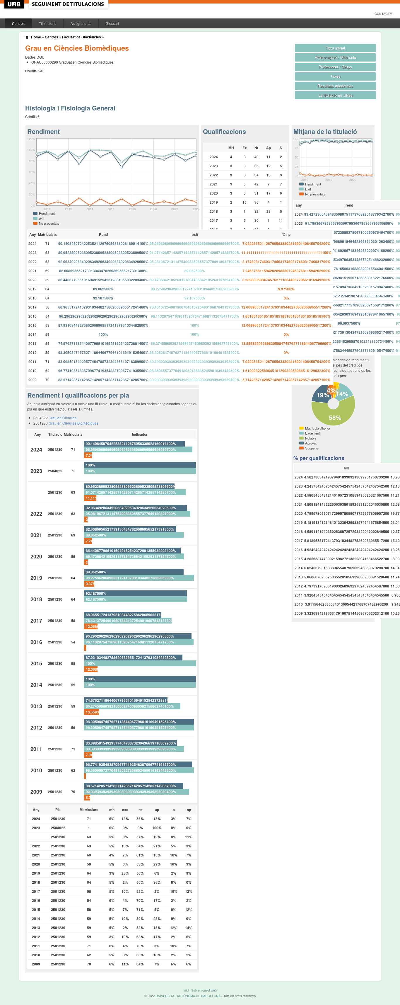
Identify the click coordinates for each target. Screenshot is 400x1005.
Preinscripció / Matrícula (335, 57)
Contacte (383, 13)
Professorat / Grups (335, 66)
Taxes (335, 76)
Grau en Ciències (62, 417)
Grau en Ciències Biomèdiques (73, 422)
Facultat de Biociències (81, 37)
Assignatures (81, 23)
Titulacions (47, 23)
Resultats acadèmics (335, 85)
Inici (186, 990)
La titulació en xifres (335, 95)
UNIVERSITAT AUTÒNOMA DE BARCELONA (187, 996)
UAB (14, 4)
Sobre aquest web (204, 990)
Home (36, 37)
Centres (18, 23)
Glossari (112, 23)
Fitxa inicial (335, 48)
